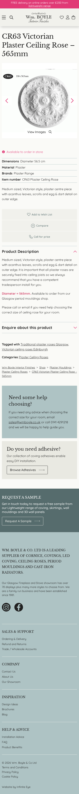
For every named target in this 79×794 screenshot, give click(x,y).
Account (67, 17)
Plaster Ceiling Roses (33, 357)
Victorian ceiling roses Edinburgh (25, 349)
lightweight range (40, 5)
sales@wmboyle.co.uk (24, 422)
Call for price (39, 236)
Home (39, 17)
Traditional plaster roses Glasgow (44, 344)
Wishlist (62, 17)
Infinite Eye (23, 787)
